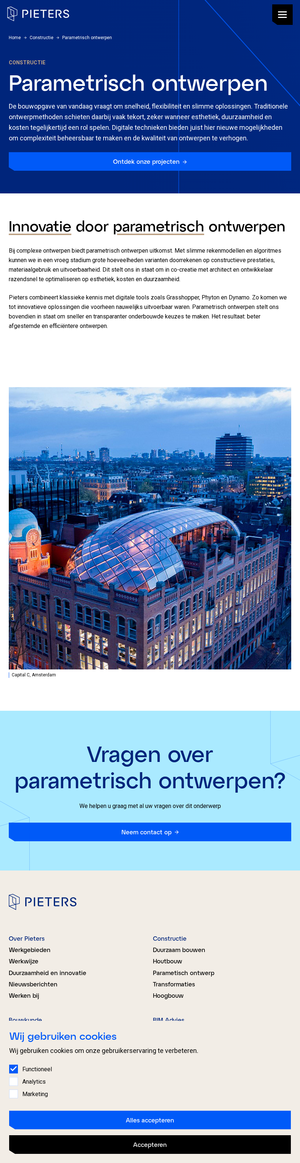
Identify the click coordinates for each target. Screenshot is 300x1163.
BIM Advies (168, 1019)
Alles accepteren (150, 1120)
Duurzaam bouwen (179, 949)
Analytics (34, 1081)
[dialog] (150, 1092)
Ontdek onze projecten (146, 161)
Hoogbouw (168, 995)
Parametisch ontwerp (183, 972)
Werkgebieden (29, 949)
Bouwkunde (25, 1019)
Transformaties (174, 984)
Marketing (35, 1094)
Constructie (170, 938)
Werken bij (24, 995)
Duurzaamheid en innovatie (47, 972)
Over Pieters (27, 938)
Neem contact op (146, 831)
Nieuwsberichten (33, 984)
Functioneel (37, 1069)
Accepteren (150, 1144)
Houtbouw (167, 961)
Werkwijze (23, 961)
